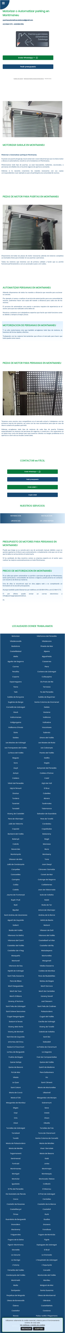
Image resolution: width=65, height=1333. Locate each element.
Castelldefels (46, 1305)
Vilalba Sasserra (47, 966)
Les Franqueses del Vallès (16, 748)
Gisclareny (15, 1229)
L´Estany (15, 1265)
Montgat (15, 1174)
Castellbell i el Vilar (47, 940)
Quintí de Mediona (47, 1067)
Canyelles (15, 869)
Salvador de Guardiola (46, 813)
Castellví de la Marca (47, 1204)
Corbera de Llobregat (46, 671)
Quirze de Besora (15, 1067)
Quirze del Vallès (47, 1062)
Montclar (16, 1179)
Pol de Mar (15, 1072)
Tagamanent (15, 1153)
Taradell (15, 808)
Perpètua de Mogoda (16, 1295)
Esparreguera (16, 682)
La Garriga (15, 1260)
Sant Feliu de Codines (46, 1006)
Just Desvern (46, 1001)
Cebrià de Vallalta (47, 1032)
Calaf (46, 778)
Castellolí (47, 1209)
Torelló (16, 1138)
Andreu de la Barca (47, 915)
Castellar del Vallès (15, 945)
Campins (16, 879)
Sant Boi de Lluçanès (16, 1037)
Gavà (15, 712)
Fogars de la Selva (16, 1239)
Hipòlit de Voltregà (16, 971)
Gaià (47, 1158)
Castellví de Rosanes (16, 1204)
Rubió (46, 900)
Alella (15, 656)
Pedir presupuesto (28, 66)
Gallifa (47, 758)
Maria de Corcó (15, 1092)
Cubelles (47, 793)
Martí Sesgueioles (15, 986)
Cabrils (16, 844)
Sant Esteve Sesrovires (15, 1011)
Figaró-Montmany (16, 1245)
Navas (15, 1316)
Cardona (47, 1310)
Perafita (15, 671)
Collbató (46, 1184)
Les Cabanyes (47, 748)
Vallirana (47, 717)
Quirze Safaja (15, 1062)
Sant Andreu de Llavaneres (15, 915)
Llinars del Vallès (47, 737)
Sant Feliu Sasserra (16, 976)
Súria (16, 732)
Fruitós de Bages (16, 1057)
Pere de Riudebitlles (46, 976)
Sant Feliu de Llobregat (15, 1006)
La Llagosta (47, 1052)
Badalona (15, 646)
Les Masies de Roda (46, 742)
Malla (15, 1285)
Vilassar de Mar (15, 859)
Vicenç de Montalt (16, 1032)
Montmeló (15, 1280)
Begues (15, 758)
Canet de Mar (47, 874)
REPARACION (15, 516)
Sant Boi (46, 1037)
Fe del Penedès (46, 692)
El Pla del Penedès (15, 1189)
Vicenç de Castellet (15, 813)
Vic (46, 1077)
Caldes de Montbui (47, 971)
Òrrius (15, 1214)
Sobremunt (47, 1103)
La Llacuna (15, 1255)
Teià (15, 692)
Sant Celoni (16, 1087)
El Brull (46, 1250)
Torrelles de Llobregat (15, 1128)
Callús (15, 884)
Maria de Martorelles (47, 1087)
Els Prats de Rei (46, 682)
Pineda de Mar (47, 646)
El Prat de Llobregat (46, 1194)
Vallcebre (47, 722)
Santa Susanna (46, 1290)
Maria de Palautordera (15, 1143)
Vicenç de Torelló (46, 1027)
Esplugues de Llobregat (47, 1245)
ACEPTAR (38, 1329)
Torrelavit (16, 1133)
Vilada (15, 1077)
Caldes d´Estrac (47, 773)
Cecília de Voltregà (46, 1021)
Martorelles (47, 955)
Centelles (47, 1199)
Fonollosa (47, 1229)
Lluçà (15, 768)
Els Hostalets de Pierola (16, 1194)
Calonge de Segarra (47, 879)
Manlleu (46, 1280)
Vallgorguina (15, 722)
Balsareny (46, 834)
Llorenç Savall (47, 996)
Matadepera (46, 950)
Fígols (46, 1239)
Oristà (46, 1113)
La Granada (47, 1255)
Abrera (47, 798)
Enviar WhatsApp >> (26, 58)
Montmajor (47, 1168)
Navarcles (15, 849)
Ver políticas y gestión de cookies (32, 1325)
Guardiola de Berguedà (16, 1219)
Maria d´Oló (16, 1098)
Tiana (15, 687)
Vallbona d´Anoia (15, 727)
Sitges (15, 1108)
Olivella (47, 1123)
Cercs (15, 1199)
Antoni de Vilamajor (46, 910)
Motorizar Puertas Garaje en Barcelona (34, 78)
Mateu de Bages (47, 981)
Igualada (16, 1184)
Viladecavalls (15, 641)
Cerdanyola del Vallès (15, 1275)
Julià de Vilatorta (15, 824)
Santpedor (15, 1290)
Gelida (47, 707)
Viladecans (47, 641)
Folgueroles (16, 1234)
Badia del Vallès (16, 930)
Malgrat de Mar (46, 1285)
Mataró (47, 925)
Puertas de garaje (18, 78)
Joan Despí (47, 864)
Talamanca (47, 808)
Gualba (47, 1219)
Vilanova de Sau (16, 966)
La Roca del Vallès (15, 753)
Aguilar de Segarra (16, 661)
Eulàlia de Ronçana (15, 697)
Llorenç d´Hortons (15, 1001)
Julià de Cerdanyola (15, 864)
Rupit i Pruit (15, 900)
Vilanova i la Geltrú (16, 935)
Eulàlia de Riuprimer (46, 697)
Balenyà (15, 839)
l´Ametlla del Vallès (15, 1270)
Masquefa (15, 955)
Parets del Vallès (47, 753)
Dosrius (16, 793)
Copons (15, 677)
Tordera (15, 798)
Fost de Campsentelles (47, 1057)
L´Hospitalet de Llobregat (46, 1260)
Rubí (16, 905)
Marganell (46, 961)
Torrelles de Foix (47, 1128)
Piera (47, 666)
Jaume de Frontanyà (16, 895)
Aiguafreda (47, 656)
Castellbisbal (15, 651)
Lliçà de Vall (47, 783)
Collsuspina (47, 677)
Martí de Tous (15, 991)
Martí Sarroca (47, 986)
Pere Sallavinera (47, 1072)
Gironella (16, 1250)
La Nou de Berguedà (15, 1052)
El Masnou (46, 1189)
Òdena (16, 1305)
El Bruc (47, 788)
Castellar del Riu (47, 945)
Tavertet (15, 803)
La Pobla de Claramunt (47, 1047)
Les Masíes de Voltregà (16, 742)
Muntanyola (16, 854)
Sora (16, 763)
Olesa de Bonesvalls (15, 1300)
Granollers (15, 1224)
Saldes (16, 737)
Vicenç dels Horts (15, 1027)
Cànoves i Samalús (47, 869)
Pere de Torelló (46, 819)
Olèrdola (46, 1300)
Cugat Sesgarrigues (15, 1016)
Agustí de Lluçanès (16, 920)
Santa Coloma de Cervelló (46, 1138)
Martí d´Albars (16, 996)
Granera (46, 1224)
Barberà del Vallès (16, 834)
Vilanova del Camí (16, 940)
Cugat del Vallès (47, 1016)
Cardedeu (46, 824)
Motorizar (16, 636)
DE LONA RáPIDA (46, 521)
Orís (15, 1118)
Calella (16, 889)
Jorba (46, 1163)
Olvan (46, 1118)
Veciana (46, 712)
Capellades (47, 829)
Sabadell (47, 1042)
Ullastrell (46, 1092)
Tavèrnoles (46, 803)
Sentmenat (16, 1158)
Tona (47, 859)
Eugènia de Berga (15, 702)
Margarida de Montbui (15, 1103)
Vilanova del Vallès (47, 935)
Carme (16, 666)
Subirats (46, 732)
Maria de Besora (47, 1153)
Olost (15, 1123)
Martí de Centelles (47, 991)
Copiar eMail (32, 495)
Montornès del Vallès (47, 1275)
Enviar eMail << (32, 487)
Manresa (47, 844)
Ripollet (16, 910)
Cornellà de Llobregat (15, 707)
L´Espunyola (47, 1265)
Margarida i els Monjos (46, 1098)
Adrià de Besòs (46, 920)
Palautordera (46, 1011)
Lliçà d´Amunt (15, 788)
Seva (47, 1108)
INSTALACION (46, 516)
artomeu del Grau (15, 1042)
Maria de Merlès (16, 1148)
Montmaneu (15, 1168)
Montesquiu (47, 1174)
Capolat (15, 829)
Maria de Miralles (46, 1143)
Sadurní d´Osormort (15, 1047)
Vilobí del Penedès (16, 783)
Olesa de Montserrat (47, 1295)
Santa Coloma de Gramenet (46, 702)
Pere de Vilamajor (15, 819)
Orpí (16, 1113)
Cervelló (46, 1270)
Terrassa (47, 687)
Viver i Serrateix (46, 1148)
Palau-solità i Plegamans (46, 1316)
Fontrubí (15, 1163)
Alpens (47, 651)
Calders (15, 778)
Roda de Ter (47, 905)
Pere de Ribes (15, 981)
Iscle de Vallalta (47, 895)
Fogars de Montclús (46, 1234)
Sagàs (47, 763)
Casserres (46, 661)
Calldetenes (46, 884)
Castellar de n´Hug (16, 950)
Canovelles (15, 874)
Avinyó (15, 773)
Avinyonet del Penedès (46, 768)
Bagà (46, 839)
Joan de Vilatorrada (46, 889)
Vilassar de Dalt (46, 930)
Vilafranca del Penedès (47, 636)
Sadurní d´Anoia (16, 1021)
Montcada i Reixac (47, 1179)
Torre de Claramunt (46, 1133)
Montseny (46, 854)
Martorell (16, 961)
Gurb (47, 1214)
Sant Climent (46, 1082)
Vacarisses (46, 727)
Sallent (16, 925)
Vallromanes (15, 717)
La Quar (15, 1082)
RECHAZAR (26, 1329)
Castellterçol (15, 1209)
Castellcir (16, 1310)
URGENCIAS (15, 521)
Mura (47, 849)
